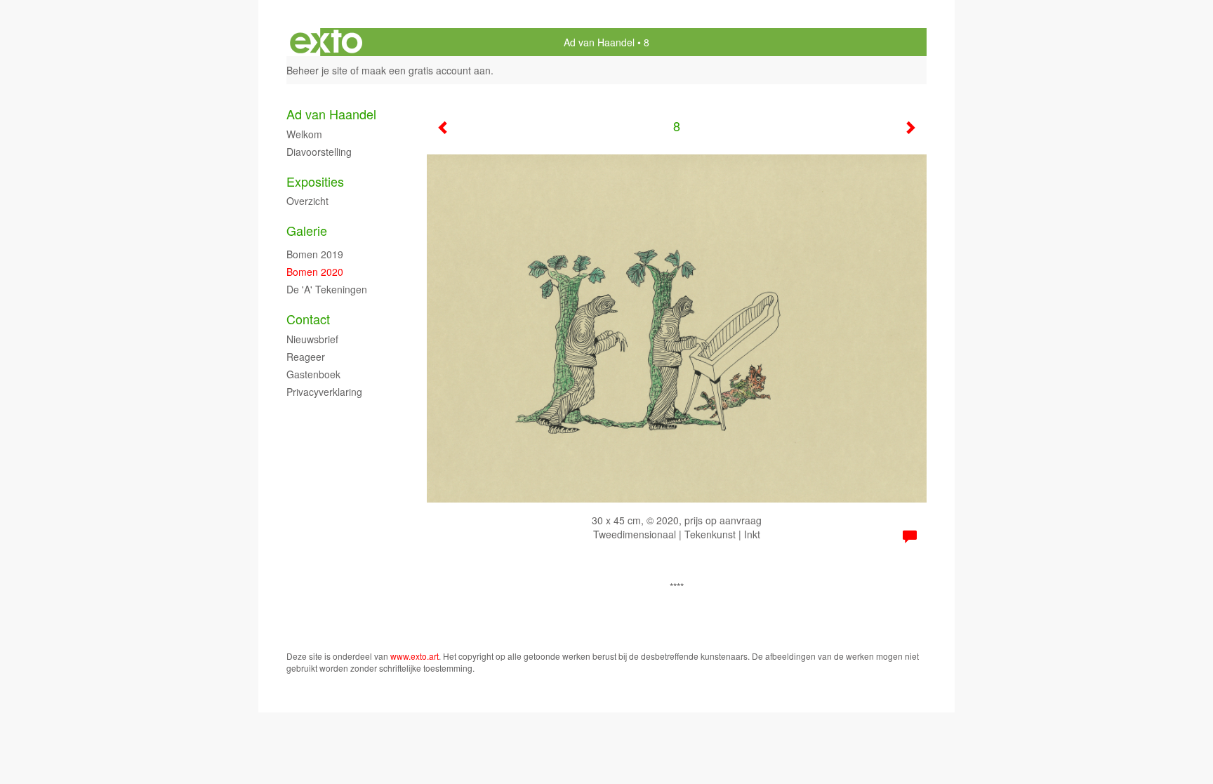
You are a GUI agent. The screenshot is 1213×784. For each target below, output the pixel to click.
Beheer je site (316, 70)
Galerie (306, 230)
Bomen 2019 (314, 254)
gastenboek (313, 374)
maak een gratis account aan (426, 70)
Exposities (315, 181)
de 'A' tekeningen (326, 289)
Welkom (304, 134)
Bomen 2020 (314, 272)
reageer (305, 357)
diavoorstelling (319, 152)
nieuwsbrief (312, 339)
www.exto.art (414, 656)
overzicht (307, 201)
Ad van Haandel (599, 42)
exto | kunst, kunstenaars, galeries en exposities (326, 42)
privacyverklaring (324, 392)
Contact (308, 319)
